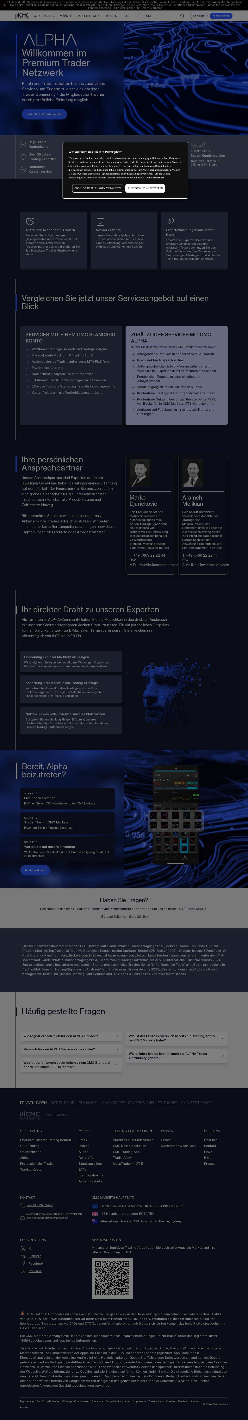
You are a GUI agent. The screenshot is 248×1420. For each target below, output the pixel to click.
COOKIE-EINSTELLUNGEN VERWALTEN (97, 188)
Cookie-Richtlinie (154, 177)
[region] (125, 170)
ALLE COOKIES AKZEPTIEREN (145, 188)
